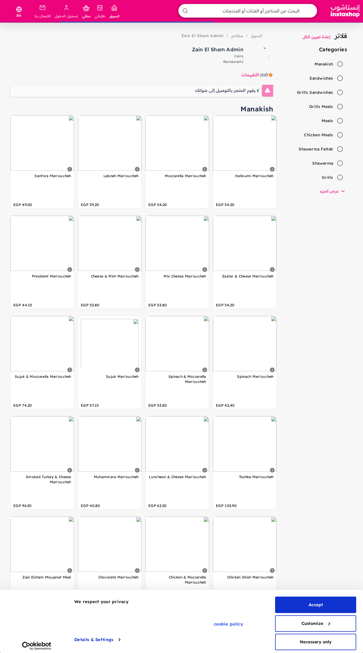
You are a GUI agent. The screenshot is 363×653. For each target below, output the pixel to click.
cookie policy (228, 624)
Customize (312, 623)
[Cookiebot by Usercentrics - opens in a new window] (37, 646)
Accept (316, 604)
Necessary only (316, 641)
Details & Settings (93, 639)
